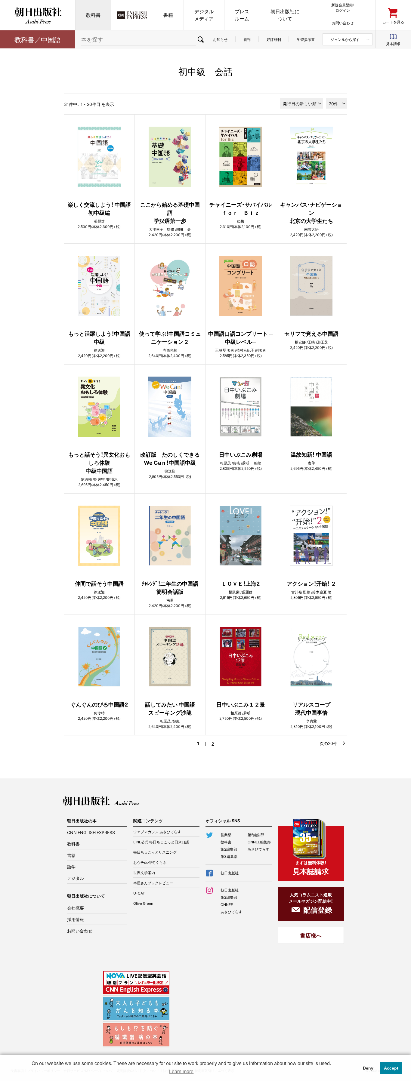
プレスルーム (242, 15)
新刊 (247, 39)
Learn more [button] (181, 1071)
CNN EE (132, 15)
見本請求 (393, 43)
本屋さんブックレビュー (153, 882)
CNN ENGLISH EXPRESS (91, 832)
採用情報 (75, 919)
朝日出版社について (284, 15)
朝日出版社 (37, 15)
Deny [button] (368, 1068)
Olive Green (143, 903)
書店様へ (311, 935)
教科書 (93, 14)
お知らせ (220, 39)
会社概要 (75, 908)
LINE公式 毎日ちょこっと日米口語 (161, 842)
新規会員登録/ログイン (342, 7)
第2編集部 (229, 849)
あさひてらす (258, 849)
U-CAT (139, 893)
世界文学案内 (144, 872)
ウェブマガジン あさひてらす (157, 831)
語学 (71, 867)
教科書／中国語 (37, 39)
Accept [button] (391, 1068)
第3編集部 (229, 856)
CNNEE (227, 904)
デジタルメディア (204, 15)
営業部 (226, 834)
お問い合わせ (343, 22)
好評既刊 (274, 39)
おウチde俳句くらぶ (149, 862)
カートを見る (393, 21)
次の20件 (328, 743)
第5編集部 (256, 834)
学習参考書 (306, 39)
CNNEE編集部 (259, 842)
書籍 (168, 14)
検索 (200, 39)
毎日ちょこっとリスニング (155, 852)
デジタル (75, 878)
